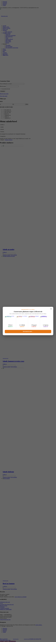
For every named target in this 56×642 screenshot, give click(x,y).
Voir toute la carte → (28, 331)
